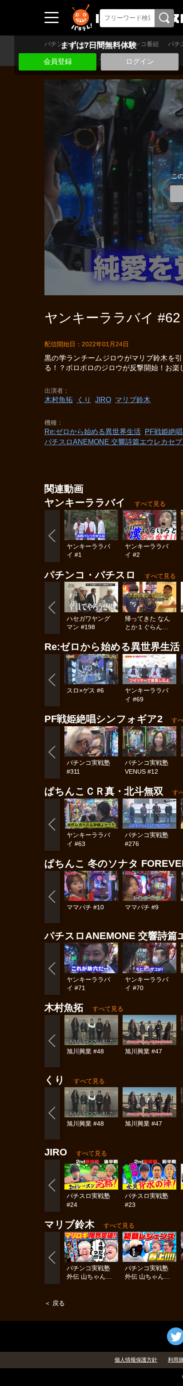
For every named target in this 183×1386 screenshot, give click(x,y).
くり (84, 399)
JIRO (103, 399)
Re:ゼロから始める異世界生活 (92, 431)
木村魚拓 (58, 399)
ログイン (140, 61)
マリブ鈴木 (133, 399)
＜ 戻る (54, 1303)
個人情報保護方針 (136, 1360)
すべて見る (150, 503)
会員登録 (58, 61)
